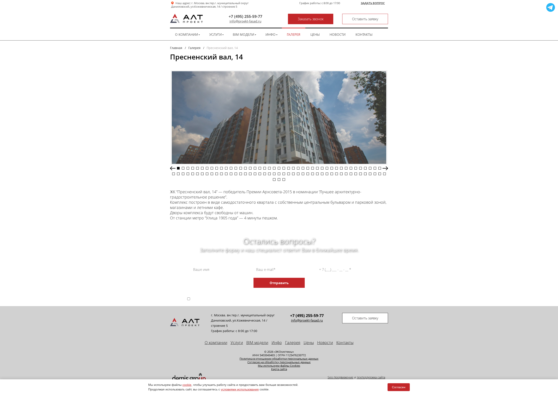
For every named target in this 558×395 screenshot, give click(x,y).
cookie (186, 385)
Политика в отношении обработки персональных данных (279, 358)
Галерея (293, 34)
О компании (186, 34)
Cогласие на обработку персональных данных (279, 362)
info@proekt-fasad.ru (245, 21)
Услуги (215, 34)
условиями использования (240, 389)
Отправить (279, 283)
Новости (337, 34)
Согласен (398, 387)
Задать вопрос (373, 3)
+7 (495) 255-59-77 (245, 16)
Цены (315, 34)
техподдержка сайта (371, 377)
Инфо (270, 34)
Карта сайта (279, 369)
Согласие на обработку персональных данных (270, 295)
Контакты (364, 34)
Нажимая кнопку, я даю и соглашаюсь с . (283, 298)
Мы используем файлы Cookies (279, 365)
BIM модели (243, 34)
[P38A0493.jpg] (279, 117)
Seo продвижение (340, 377)
